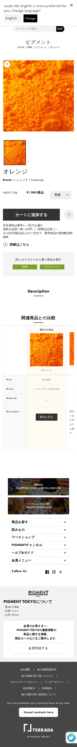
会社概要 (25, 669)
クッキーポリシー (55, 682)
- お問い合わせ (11, 614)
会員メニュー (21, 560)
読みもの (18, 530)
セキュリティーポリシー (24, 682)
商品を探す (20, 522)
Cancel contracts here (39, 712)
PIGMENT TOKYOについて (28, 601)
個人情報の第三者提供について (38, 694)
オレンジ (46, 370)
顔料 (25, 266)
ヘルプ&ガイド (23, 553)
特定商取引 (29, 688)
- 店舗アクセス (11, 610)
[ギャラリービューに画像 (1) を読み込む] (15, 152)
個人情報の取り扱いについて (37, 675)
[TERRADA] (38, 725)
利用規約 (47, 688)
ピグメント (52, 266)
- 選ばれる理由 (11, 606)
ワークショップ (23, 537)
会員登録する (38, 648)
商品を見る (47, 417)
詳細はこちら (19, 244)
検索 (60, 28)
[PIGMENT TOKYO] (38, 592)
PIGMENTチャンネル (27, 545)
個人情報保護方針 (47, 669)
